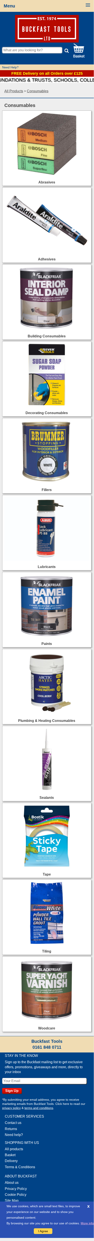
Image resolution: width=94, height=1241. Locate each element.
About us (12, 1182)
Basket (10, 1155)
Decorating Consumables (47, 413)
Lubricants (47, 567)
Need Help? (10, 67)
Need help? (14, 1135)
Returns (11, 1129)
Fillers (47, 490)
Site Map (12, 1200)
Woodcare (46, 1028)
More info (87, 1223)
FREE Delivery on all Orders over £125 (47, 73)
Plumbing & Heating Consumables (46, 721)
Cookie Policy (15, 1194)
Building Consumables (47, 336)
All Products (13, 91)
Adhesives (47, 259)
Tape (47, 874)
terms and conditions (38, 1108)
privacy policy (11, 1108)
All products (14, 1149)
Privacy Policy (16, 1189)
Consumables (37, 91)
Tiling (46, 951)
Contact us (13, 1123)
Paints (46, 644)
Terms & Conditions (20, 1167)
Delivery (11, 1161)
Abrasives (46, 182)
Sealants (46, 797)
